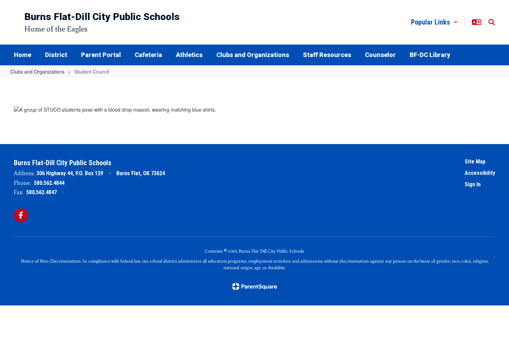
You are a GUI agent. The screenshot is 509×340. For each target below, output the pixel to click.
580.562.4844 (49, 183)
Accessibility (480, 173)
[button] (434, 22)
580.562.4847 (41, 192)
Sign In (473, 184)
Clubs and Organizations (37, 71)
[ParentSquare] (255, 286)
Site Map (475, 161)
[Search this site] (491, 22)
